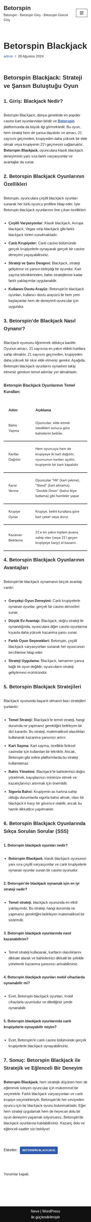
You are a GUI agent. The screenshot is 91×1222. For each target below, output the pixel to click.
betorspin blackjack (38, 1150)
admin (8, 56)
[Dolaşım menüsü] (81, 13)
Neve (35, 1211)
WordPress (51, 1211)
